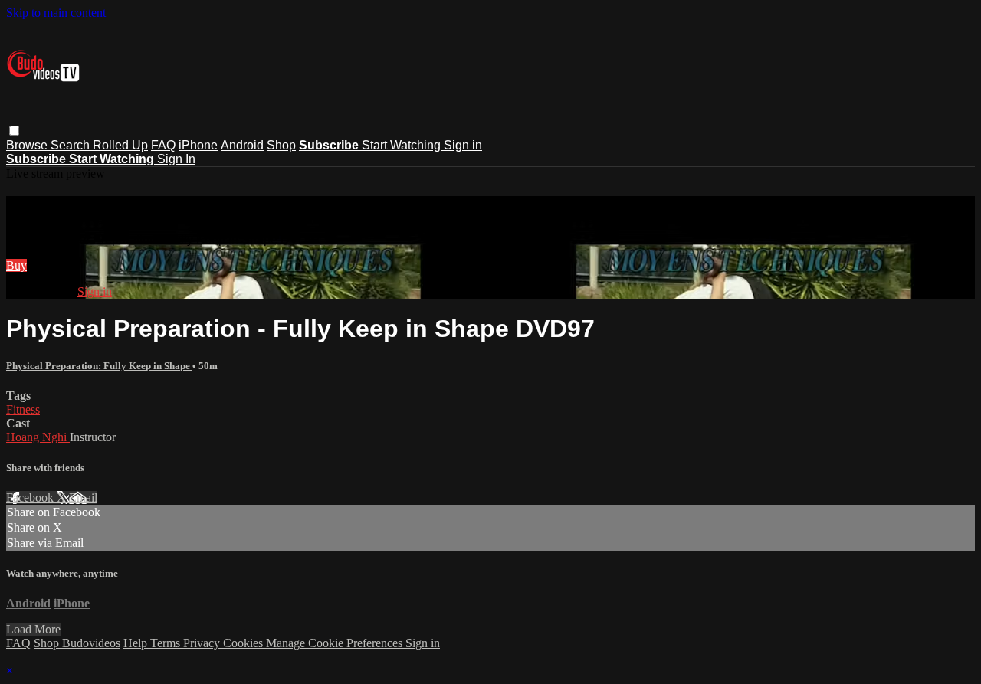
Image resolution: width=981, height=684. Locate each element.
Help (136, 643)
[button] (14, 131)
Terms (166, 643)
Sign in (463, 145)
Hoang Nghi (38, 436)
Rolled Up (120, 145)
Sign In (176, 158)
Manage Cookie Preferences (335, 643)
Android (242, 145)
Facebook (31, 497)
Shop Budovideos (77, 643)
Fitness (23, 409)
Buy (16, 265)
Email (83, 497)
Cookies (244, 643)
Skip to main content (56, 12)
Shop (281, 145)
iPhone (198, 145)
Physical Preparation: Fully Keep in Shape (99, 365)
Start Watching (403, 145)
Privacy (203, 643)
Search (72, 145)
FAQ (163, 145)
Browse (28, 145)
